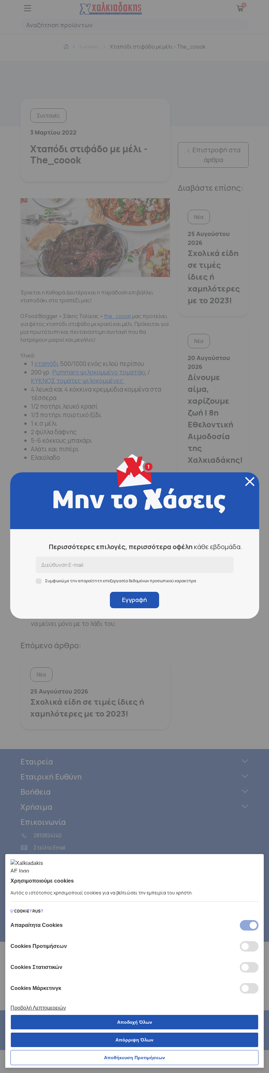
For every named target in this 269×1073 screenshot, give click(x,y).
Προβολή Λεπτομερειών (38, 1008)
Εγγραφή (134, 600)
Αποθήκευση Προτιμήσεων (134, 1057)
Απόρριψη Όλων (134, 1039)
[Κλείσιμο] (250, 481)
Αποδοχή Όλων (134, 1022)
